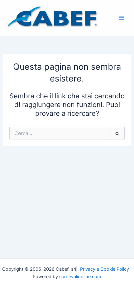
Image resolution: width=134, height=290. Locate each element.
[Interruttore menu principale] (121, 17)
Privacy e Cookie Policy (104, 269)
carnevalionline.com (80, 276)
